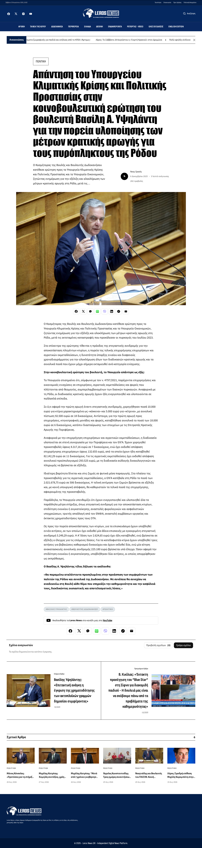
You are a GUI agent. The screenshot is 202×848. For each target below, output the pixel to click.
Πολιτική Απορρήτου (190, 2)
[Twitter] (15, 13)
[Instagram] (23, 13)
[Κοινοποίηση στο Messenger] (90, 311)
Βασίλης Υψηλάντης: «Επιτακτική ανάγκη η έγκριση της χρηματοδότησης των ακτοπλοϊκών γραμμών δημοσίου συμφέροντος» (74, 690)
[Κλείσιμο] (194, 40)
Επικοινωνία (167, 2)
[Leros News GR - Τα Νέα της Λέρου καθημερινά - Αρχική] (101, 13)
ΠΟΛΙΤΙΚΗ (41, 61)
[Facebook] (8, 13)
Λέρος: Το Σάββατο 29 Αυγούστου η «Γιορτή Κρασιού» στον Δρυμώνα (111, 40)
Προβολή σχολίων (158, 645)
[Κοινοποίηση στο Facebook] (76, 311)
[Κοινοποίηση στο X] (83, 311)
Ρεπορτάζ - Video (135, 26)
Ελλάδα (87, 26)
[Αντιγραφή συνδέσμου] (119, 311)
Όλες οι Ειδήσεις (156, 26)
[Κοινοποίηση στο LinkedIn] (112, 311)
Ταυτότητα (158, 2)
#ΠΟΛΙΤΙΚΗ (108, 609)
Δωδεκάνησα (57, 26)
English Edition (176, 26)
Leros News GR (89, 843)
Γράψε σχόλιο (183, 645)
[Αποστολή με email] (126, 311)
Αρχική (21, 26)
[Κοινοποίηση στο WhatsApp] (97, 311)
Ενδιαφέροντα (115, 26)
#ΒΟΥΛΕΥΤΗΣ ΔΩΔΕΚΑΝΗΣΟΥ (85, 609)
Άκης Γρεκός (136, 171)
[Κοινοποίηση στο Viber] (105, 311)
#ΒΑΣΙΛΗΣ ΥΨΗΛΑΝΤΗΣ (56, 609)
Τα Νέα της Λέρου (38, 26)
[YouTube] (30, 13)
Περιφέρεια (73, 26)
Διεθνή (99, 26)
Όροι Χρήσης (177, 2)
